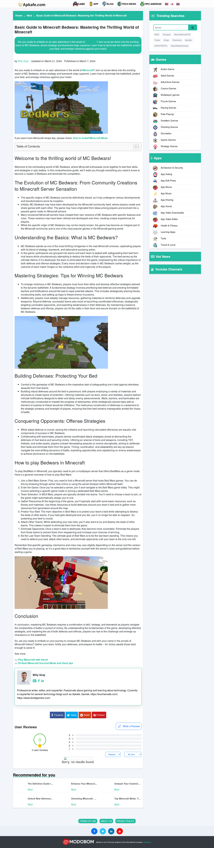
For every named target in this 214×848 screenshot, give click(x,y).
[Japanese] (172, 4)
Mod (29, 15)
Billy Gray (23, 61)
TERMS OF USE (88, 821)
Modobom (147, 842)
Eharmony (177, 40)
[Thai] (178, 4)
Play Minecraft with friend (33, 659)
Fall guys (166, 34)
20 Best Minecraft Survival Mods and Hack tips (45, 663)
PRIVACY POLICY (125, 821)
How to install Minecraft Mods (90, 138)
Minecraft (91, 42)
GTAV (156, 34)
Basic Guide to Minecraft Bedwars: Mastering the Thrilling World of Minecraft (81, 15)
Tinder (157, 40)
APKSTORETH (160, 45)
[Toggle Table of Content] (134, 146)
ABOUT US (106, 821)
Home (18, 15)
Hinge (166, 40)
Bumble (188, 40)
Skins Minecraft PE (182, 34)
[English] (167, 4)
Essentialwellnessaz (179, 45)
